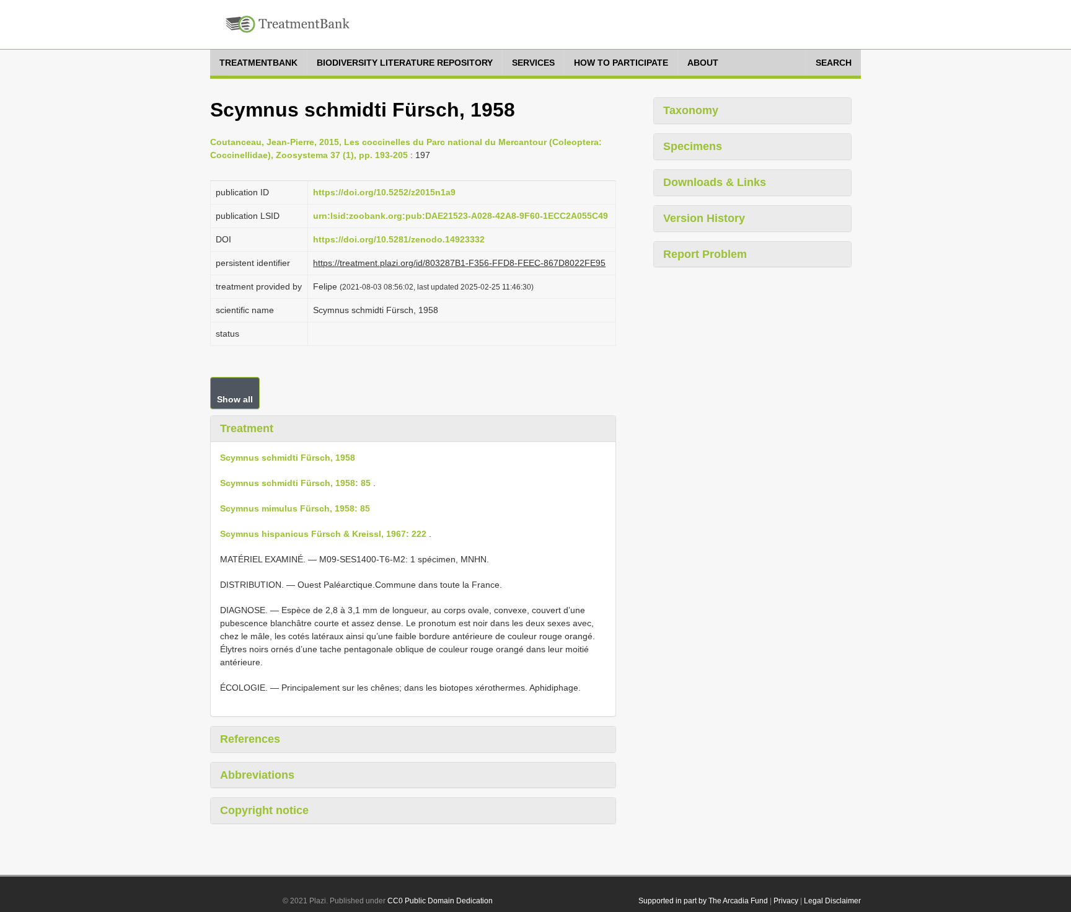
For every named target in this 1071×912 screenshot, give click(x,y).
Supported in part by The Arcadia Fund (703, 901)
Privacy (786, 901)
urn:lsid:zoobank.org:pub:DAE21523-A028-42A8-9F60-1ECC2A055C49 (460, 216)
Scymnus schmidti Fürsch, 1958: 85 (295, 483)
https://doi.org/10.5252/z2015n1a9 (384, 192)
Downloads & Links (714, 182)
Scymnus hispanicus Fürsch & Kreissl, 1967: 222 (323, 534)
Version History (704, 218)
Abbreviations (257, 775)
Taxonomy (690, 110)
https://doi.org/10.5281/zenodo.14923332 (399, 239)
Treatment (246, 428)
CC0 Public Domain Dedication (440, 901)
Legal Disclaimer (832, 901)
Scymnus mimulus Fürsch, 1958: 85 (295, 508)
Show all (235, 399)
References (250, 739)
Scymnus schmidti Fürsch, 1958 (287, 458)
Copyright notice (264, 810)
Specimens (692, 146)
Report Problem (705, 254)
